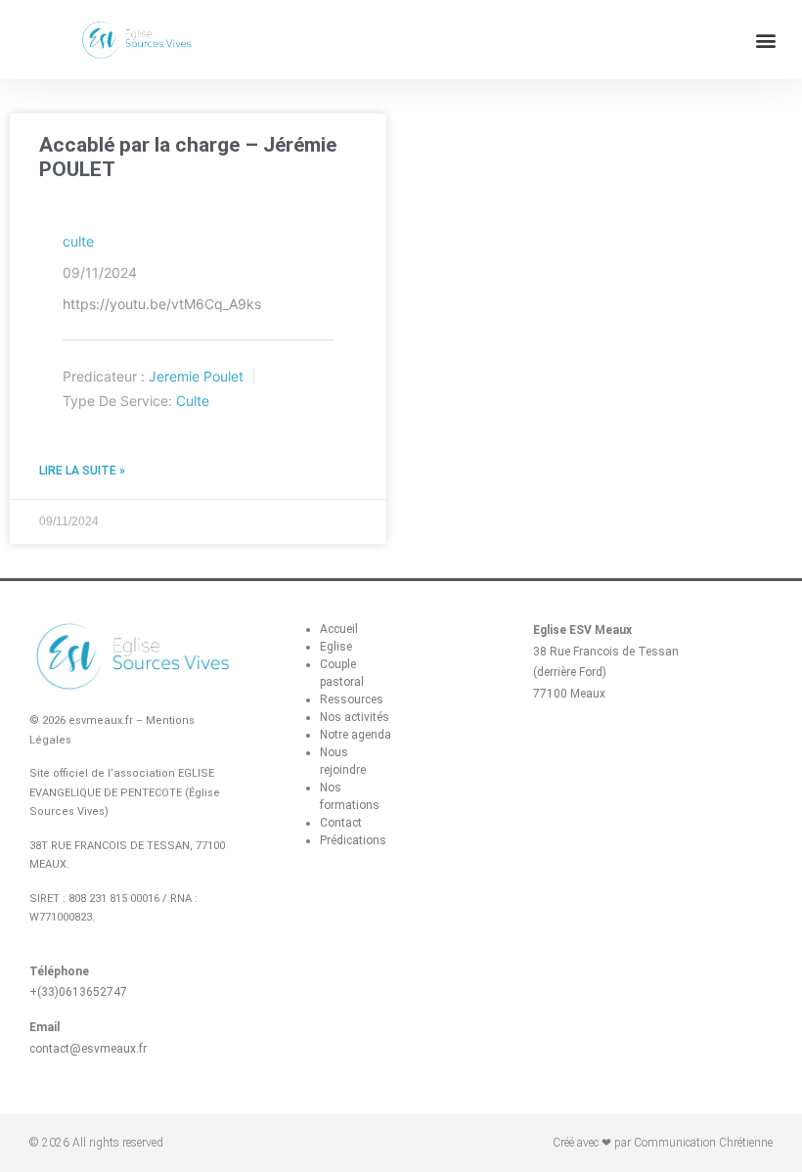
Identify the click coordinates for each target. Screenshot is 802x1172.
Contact (341, 823)
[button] (766, 39)
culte (78, 241)
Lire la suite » (82, 470)
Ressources (351, 699)
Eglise (336, 647)
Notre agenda (355, 735)
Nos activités (354, 717)
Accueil (339, 629)
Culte (192, 400)
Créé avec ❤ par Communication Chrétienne (663, 1142)
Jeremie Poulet (196, 376)
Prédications (353, 840)
